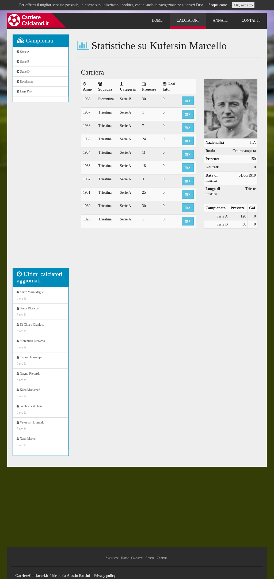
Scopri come (217, 5)
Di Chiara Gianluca (30, 328)
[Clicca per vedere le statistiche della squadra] (188, 100)
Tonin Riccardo (28, 311)
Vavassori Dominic (30, 426)
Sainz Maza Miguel (30, 295)
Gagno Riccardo (28, 377)
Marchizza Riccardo (31, 344)
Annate (220, 20)
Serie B (24, 62)
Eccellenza (26, 81)
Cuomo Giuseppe (29, 360)
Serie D (24, 71)
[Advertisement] (41, 188)
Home (157, 20)
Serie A (24, 52)
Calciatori (188, 20)
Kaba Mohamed (28, 393)
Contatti (251, 20)
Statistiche (112, 558)
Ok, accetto (243, 5)
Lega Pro (25, 91)
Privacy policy (105, 576)
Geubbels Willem (29, 409)
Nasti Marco (26, 442)
